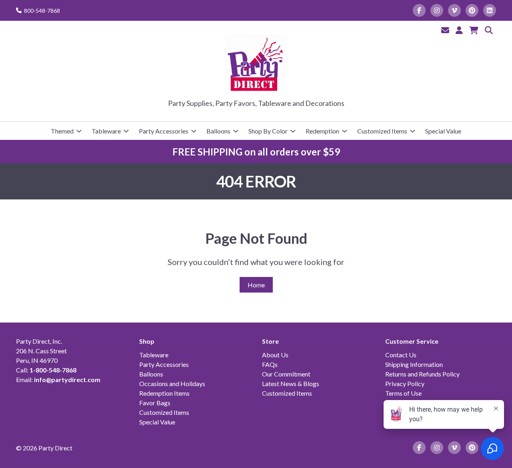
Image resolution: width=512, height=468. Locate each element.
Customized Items (382, 131)
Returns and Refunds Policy (422, 374)
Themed (62, 131)
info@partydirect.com (67, 379)
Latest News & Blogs (290, 383)
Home (256, 285)
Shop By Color (268, 131)
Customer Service (411, 341)
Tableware (106, 131)
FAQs (270, 364)
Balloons (218, 131)
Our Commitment (286, 374)
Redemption (322, 131)
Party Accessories (163, 131)
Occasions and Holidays (172, 383)
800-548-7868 (42, 10)
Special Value (443, 131)
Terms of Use (403, 393)
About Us (275, 354)
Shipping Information (414, 364)
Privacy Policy (404, 383)
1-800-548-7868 (53, 370)
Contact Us (400, 354)
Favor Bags (154, 402)
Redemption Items (164, 393)
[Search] (489, 30)
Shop (146, 341)
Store (270, 341)
